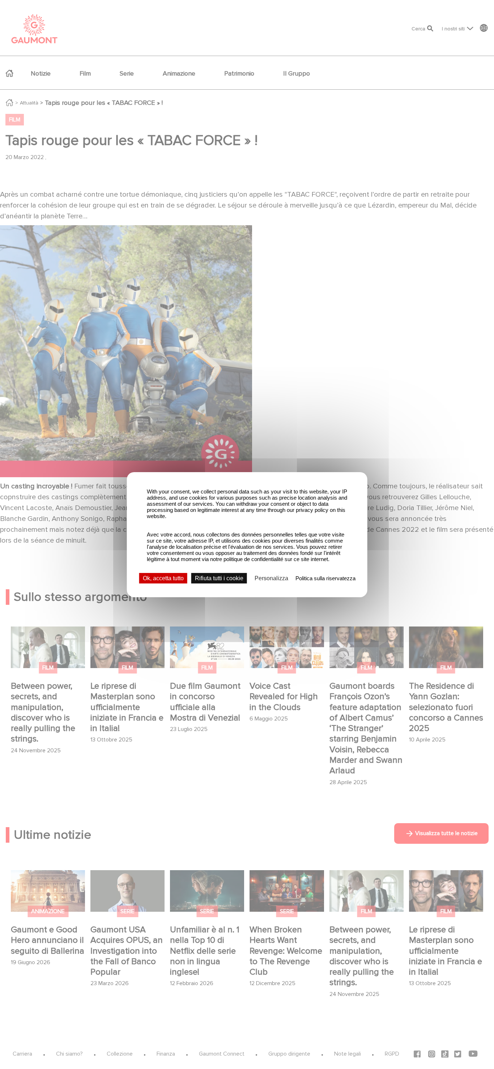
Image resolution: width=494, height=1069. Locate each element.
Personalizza (271, 578)
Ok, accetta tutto (163, 578)
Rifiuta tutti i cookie (219, 578)
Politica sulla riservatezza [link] (325, 578)
